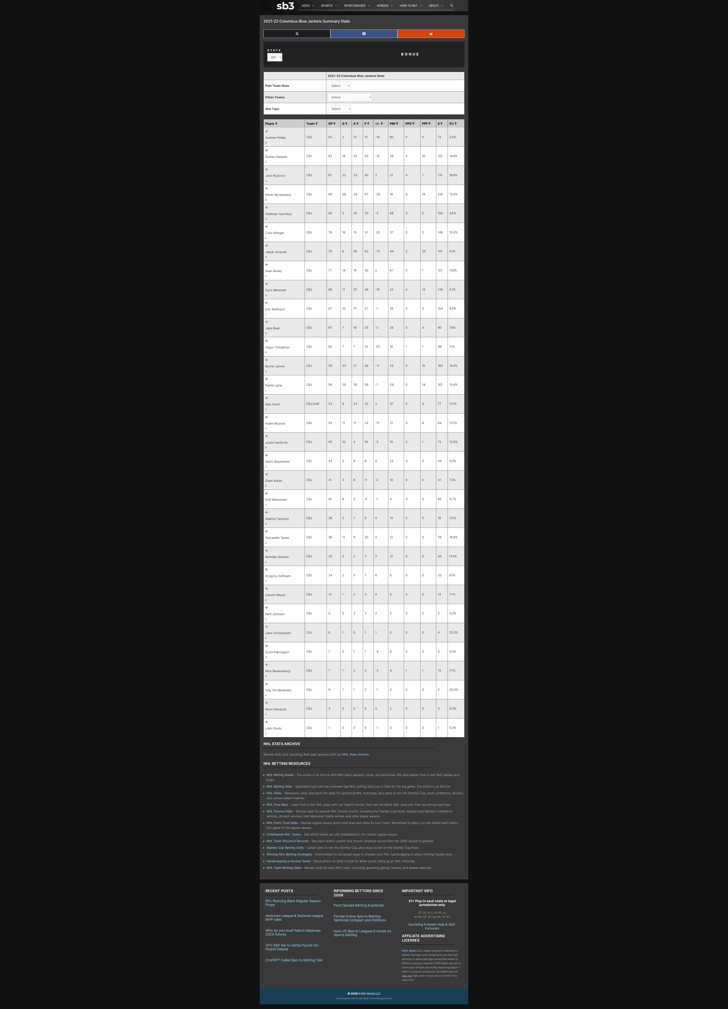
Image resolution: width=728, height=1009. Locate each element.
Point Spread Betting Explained (359, 905)
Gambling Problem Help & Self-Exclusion (432, 926)
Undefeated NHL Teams (284, 834)
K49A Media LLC (411, 950)
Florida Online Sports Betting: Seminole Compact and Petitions (360, 918)
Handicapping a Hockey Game (288, 861)
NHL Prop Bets (277, 804)
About (434, 5)
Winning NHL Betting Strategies (289, 854)
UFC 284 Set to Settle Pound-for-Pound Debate (292, 947)
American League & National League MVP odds (294, 917)
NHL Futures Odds (280, 811)
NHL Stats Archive (355, 754)
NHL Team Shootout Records (287, 841)
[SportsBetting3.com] (286, 5)
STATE (274, 50)
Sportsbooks (355, 5)
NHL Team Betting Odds (284, 868)
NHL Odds (274, 793)
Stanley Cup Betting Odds (285, 847)
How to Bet (409, 5)
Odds (306, 5)
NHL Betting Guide (280, 775)
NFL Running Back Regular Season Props (293, 903)
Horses (382, 5)
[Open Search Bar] (449, 5)
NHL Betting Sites (279, 786)
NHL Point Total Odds (282, 823)
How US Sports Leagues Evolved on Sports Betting (362, 933)
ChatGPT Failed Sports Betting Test (294, 960)
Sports (327, 5)
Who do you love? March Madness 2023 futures (293, 932)
